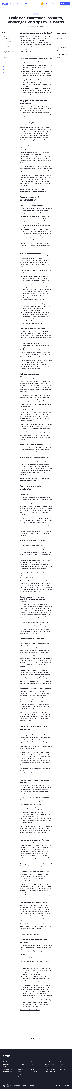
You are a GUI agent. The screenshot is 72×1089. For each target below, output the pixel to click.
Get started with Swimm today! (30, 1010)
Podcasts (33, 1074)
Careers (62, 1066)
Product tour (20, 1066)
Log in (48, 3)
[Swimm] (5, 4)
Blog (32, 1064)
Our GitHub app (6, 1066)
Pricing (27, 4)
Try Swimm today (36, 1038)
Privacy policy (24, 1085)
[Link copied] (3, 67)
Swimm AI (20, 1076)
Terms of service (16, 1085)
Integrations (20, 1069)
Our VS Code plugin (7, 1069)
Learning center (34, 1066)
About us (62, 1064)
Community (62, 1069)
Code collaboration (49, 1064)
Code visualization (49, 1066)
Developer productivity (50, 1071)
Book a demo (64, 3)
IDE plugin (20, 1071)
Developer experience (50, 1069)
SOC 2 (11, 1085)
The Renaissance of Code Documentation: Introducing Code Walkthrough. (35, 472)
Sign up (55, 3)
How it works (21, 1064)
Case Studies (34, 1071)
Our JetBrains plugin (7, 1071)
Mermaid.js (47, 1074)
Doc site (33, 1069)
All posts (6, 11)
